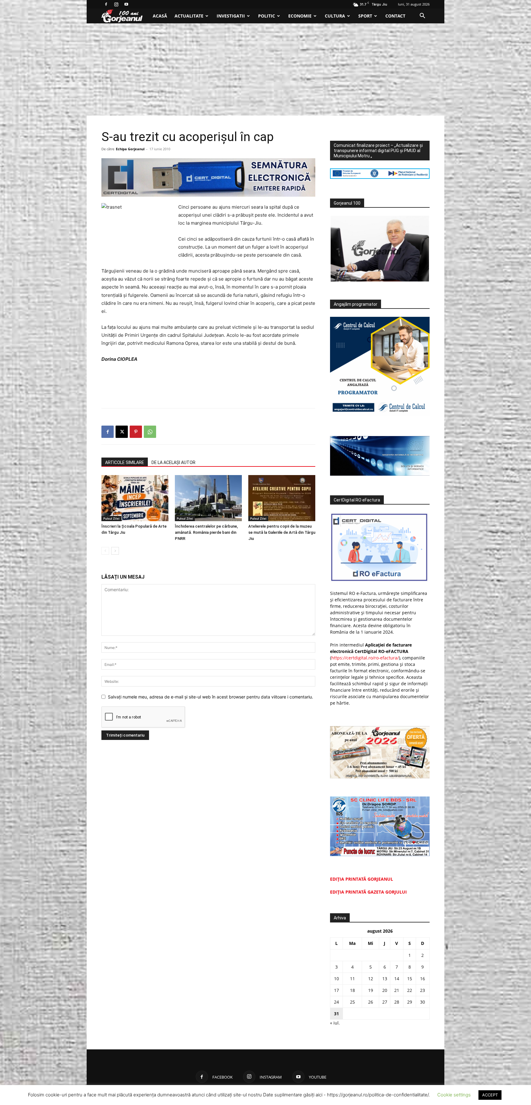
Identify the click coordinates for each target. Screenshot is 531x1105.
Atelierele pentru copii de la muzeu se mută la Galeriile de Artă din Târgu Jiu (281, 532)
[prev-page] (105, 551)
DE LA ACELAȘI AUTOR (173, 462)
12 (370, 978)
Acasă (160, 16)
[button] (422, 16)
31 (336, 1014)
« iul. (335, 1023)
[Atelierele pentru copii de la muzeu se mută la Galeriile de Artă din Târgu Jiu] (281, 498)
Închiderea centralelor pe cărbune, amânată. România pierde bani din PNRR (206, 532)
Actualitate (189, 16)
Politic (266, 16)
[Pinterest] (136, 432)
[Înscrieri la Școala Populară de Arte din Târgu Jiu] (134, 498)
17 (336, 990)
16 (422, 978)
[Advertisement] (265, 69)
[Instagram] (116, 4)
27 (384, 1002)
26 (370, 1002)
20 (384, 990)
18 (352, 990)
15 (409, 978)
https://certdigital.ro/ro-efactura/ (365, 658)
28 (396, 1002)
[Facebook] (106, 4)
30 (422, 1002)
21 (396, 990)
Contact (395, 16)
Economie (300, 16)
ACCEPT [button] (490, 1094)
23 (422, 990)
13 (384, 978)
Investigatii (231, 16)
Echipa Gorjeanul (130, 149)
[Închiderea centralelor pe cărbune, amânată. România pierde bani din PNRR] (208, 498)
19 (370, 990)
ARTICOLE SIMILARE (124, 462)
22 (409, 990)
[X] (122, 432)
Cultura (335, 16)
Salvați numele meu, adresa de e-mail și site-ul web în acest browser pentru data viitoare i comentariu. (210, 696)
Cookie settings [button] (454, 1095)
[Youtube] (126, 4)
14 (396, 978)
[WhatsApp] (150, 432)
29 (409, 1002)
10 (336, 978)
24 (336, 1002)
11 (352, 978)
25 (352, 1002)
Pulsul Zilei (111, 518)
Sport (365, 16)
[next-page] (115, 551)
